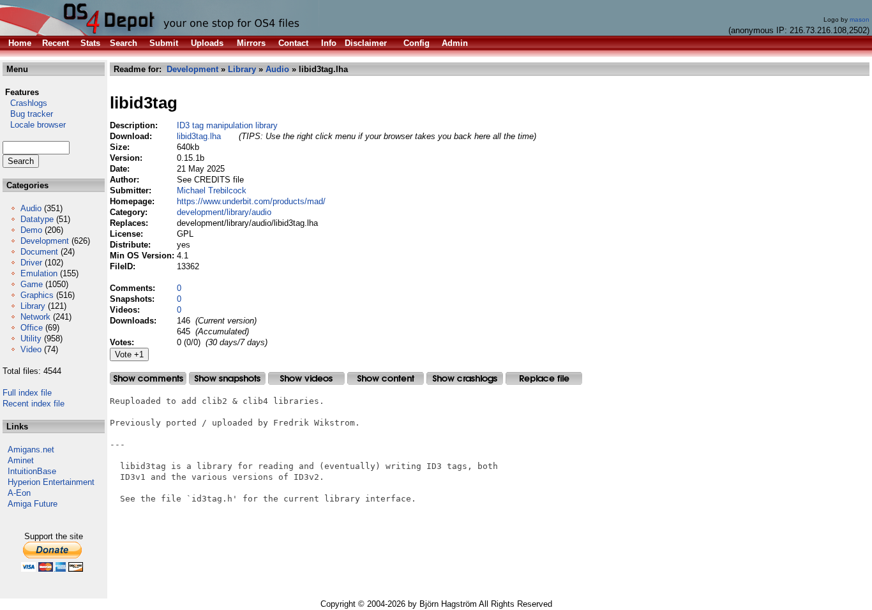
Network (35, 317)
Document (39, 252)
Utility (30, 338)
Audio (30, 208)
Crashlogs (25, 103)
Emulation (38, 273)
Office (31, 327)
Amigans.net (31, 449)
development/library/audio (224, 212)
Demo (31, 230)
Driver (31, 262)
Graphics (37, 295)
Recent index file (33, 403)
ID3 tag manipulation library (227, 125)
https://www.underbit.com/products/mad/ (251, 201)
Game (31, 284)
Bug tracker (28, 114)
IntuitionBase (32, 471)
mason (859, 19)
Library (32, 306)
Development (44, 241)
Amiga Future (32, 504)
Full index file (27, 393)
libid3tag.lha (199, 136)
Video (30, 349)
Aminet (21, 460)
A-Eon (19, 493)
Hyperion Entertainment (51, 482)
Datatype (37, 219)
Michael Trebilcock (211, 190)
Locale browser (34, 125)
